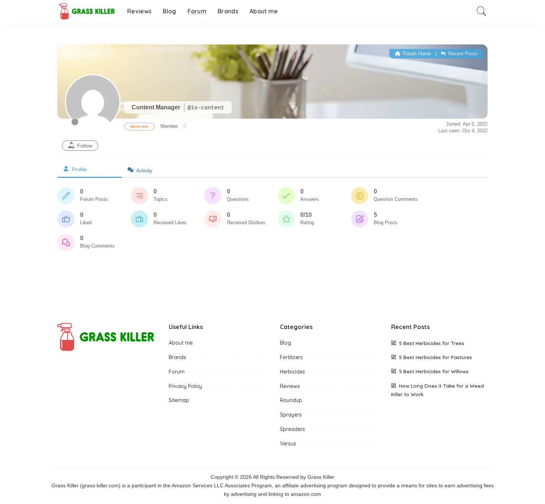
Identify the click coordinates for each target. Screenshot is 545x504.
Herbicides (292, 371)
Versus (288, 443)
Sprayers (291, 414)
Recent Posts (462, 53)
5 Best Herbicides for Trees (431, 343)
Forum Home (416, 53)
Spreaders (292, 429)
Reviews (290, 386)
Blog (285, 342)
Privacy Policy (185, 386)
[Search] (482, 11)
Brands (177, 357)
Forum (177, 371)
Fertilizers (291, 357)
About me (181, 342)
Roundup (291, 400)
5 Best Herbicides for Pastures (435, 357)
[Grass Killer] (86, 11)
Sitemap (179, 400)
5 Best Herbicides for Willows (434, 371)
